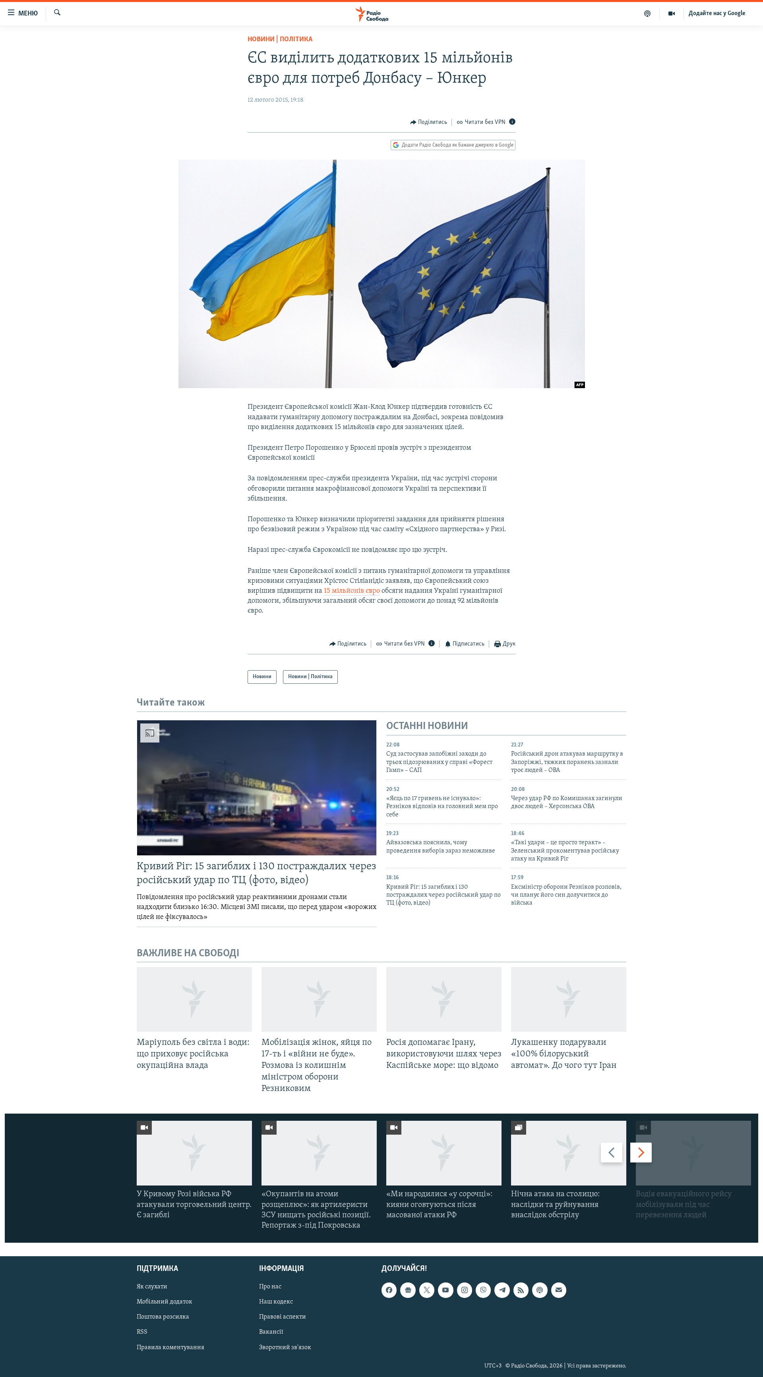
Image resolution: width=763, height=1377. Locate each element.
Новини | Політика (280, 39)
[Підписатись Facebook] (389, 1290)
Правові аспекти (282, 1317)
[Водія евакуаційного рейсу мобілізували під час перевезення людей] (693, 1153)
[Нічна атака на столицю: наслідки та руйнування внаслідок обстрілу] (568, 1153)
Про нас (270, 1287)
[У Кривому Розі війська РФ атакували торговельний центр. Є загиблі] (194, 1153)
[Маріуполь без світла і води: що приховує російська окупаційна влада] (194, 999)
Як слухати (152, 1287)
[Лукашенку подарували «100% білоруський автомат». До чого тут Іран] (568, 999)
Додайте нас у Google (717, 13)
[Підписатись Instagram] (464, 1290)
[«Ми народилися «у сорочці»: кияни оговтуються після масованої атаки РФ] (444, 1153)
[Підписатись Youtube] (445, 1290)
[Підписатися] (558, 1290)
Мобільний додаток (164, 1302)
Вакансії (271, 1332)
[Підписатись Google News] (407, 1290)
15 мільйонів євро (352, 591)
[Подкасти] (647, 13)
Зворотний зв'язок (285, 1347)
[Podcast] (539, 1290)
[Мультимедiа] (672, 13)
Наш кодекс (276, 1302)
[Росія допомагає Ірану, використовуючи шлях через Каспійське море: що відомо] (444, 999)
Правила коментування (170, 1347)
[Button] (428, 122)
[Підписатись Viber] (483, 1290)
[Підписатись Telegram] (501, 1290)
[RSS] (521, 1290)
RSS (142, 1332)
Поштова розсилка (163, 1317)
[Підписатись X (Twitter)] (426, 1290)
